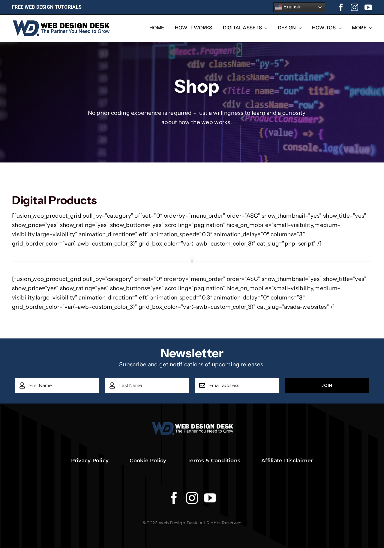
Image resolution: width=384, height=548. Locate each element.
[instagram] (354, 7)
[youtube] (368, 7)
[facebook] (341, 7)
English (291, 6)
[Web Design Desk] (192, 424)
